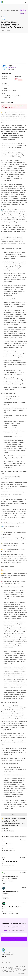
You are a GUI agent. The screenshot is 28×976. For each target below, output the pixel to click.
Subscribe (14, 939)
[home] (2, 2)
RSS (2, 960)
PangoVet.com (5, 135)
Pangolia (7, 125)
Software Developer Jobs (12, 10)
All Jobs (3, 10)
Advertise (4, 958)
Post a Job (4, 956)
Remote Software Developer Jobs (18, 836)
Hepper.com (13, 133)
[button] (25, 2)
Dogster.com (5, 133)
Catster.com (21, 131)
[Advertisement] (14, 48)
